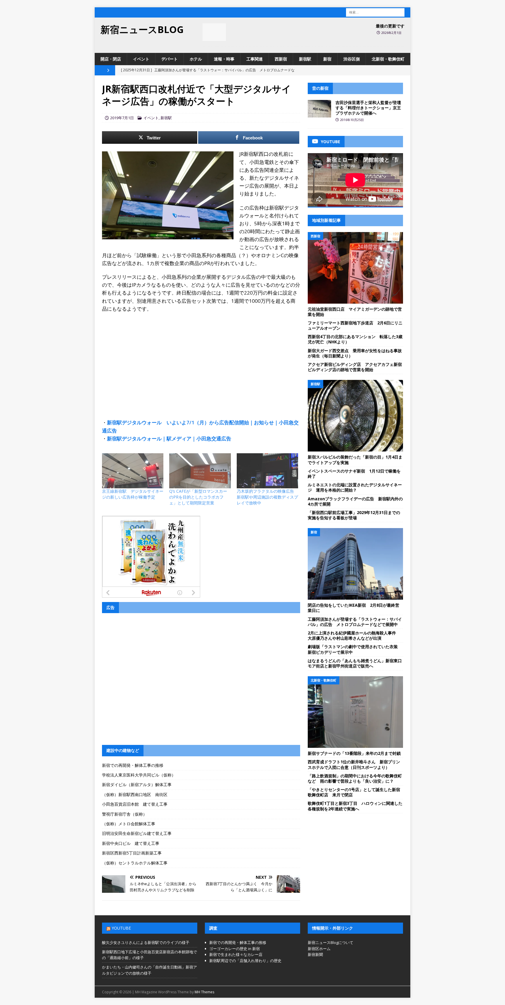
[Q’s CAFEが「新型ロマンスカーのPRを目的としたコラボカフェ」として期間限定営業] (200, 470)
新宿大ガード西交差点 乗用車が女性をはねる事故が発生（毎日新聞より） (355, 353)
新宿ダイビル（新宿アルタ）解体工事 (137, 784)
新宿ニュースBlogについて (330, 942)
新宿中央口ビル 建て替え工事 (130, 843)
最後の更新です (390, 26)
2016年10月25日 (352, 119)
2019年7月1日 (122, 117)
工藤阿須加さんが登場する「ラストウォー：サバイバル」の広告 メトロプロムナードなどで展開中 (355, 621)
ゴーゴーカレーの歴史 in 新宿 (234, 948)
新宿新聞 (315, 954)
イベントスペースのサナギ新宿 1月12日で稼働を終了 (354, 473)
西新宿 (281, 59)
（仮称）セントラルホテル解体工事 (134, 863)
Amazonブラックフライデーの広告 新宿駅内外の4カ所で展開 (355, 501)
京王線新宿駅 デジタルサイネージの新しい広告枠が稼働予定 (132, 494)
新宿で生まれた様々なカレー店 (235, 954)
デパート (169, 59)
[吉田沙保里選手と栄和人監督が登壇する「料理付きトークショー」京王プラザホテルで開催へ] (319, 108)
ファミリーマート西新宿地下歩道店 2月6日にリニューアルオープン (355, 325)
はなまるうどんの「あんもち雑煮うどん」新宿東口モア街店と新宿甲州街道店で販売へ (355, 663)
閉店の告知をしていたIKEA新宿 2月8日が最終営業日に (353, 607)
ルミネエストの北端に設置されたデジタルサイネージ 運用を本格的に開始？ (355, 487)
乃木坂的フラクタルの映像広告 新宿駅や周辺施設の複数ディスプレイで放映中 (267, 497)
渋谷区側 (351, 59)
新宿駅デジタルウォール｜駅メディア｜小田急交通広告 (169, 438)
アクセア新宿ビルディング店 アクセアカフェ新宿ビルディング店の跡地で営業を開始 (355, 366)
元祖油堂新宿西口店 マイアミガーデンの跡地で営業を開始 (355, 311)
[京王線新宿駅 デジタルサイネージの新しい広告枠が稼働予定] (132, 470)
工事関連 (254, 59)
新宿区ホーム (319, 948)
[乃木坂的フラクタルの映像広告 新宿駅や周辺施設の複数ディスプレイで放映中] (267, 470)
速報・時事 (224, 59)
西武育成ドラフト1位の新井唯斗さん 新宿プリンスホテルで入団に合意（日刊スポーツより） (354, 764)
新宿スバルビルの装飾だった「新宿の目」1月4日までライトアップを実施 (355, 459)
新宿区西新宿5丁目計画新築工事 (132, 853)
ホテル (196, 59)
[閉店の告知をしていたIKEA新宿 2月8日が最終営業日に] (355, 564)
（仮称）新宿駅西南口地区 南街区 (134, 794)
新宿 (327, 59)
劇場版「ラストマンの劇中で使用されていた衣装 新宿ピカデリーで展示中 (355, 649)
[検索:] (375, 12)
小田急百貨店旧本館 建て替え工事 (134, 804)
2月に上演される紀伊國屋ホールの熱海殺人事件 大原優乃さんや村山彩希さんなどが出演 (354, 635)
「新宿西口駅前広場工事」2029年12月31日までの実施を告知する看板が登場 (354, 515)
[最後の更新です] (214, 32)
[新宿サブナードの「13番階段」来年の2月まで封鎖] (355, 712)
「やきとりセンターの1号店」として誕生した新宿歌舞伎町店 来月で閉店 (354, 792)
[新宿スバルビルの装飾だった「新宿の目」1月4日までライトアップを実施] (355, 416)
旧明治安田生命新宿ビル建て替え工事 (137, 833)
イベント (141, 59)
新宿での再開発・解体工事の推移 (132, 765)
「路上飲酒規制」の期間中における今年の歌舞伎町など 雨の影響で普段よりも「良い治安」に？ (355, 778)
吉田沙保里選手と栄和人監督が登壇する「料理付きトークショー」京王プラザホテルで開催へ (368, 108)
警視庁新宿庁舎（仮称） (124, 814)
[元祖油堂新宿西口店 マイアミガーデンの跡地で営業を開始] (355, 268)
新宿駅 (305, 59)
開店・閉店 (111, 59)
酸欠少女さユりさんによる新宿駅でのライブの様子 (145, 942)
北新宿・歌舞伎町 (388, 59)
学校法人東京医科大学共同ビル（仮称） (139, 775)
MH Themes (204, 992)
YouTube (121, 928)
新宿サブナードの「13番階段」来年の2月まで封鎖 (354, 753)
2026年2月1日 (391, 32)
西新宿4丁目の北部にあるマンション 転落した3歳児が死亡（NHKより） (355, 339)
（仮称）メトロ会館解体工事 (128, 823)
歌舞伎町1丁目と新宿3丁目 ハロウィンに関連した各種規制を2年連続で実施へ (355, 805)
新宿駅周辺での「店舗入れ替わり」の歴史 (245, 960)
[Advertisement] (201, 359)
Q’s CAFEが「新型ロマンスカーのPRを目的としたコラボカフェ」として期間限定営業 (198, 497)
